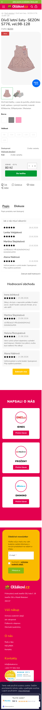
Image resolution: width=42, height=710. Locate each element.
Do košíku (21, 173)
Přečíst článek (21, 433)
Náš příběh (9, 646)
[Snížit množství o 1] (29, 166)
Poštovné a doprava (12, 623)
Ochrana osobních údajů (14, 616)
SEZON (10, 29)
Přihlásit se (16, 570)
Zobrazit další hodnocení (30, 274)
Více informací (24, 690)
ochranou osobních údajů (20, 563)
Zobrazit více (21, 371)
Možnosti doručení (8, 151)
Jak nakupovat (10, 619)
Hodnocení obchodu (21, 284)
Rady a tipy (9, 642)
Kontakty (8, 649)
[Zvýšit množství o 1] (35, 166)
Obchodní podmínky (13, 627)
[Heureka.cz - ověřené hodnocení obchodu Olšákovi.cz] (21, 675)
